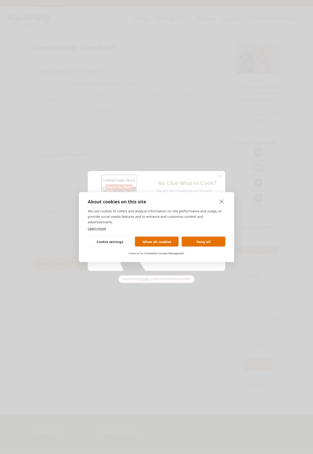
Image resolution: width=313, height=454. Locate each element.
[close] (221, 201)
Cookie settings (109, 241)
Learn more (97, 228)
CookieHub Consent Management (164, 253)
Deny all (203, 241)
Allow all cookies (157, 241)
